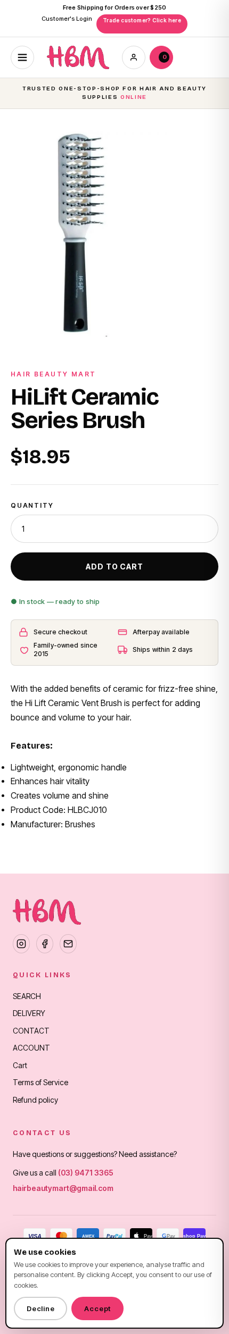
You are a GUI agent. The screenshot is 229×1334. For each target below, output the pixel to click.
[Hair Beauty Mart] (78, 57)
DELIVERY (29, 1013)
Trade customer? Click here (142, 20)
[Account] (133, 57)
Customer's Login (67, 18)
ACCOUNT (31, 1047)
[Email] (68, 943)
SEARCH (27, 996)
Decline (40, 1308)
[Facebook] (44, 943)
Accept (97, 1308)
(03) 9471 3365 (85, 1172)
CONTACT (31, 1030)
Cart (20, 1065)
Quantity (32, 505)
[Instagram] (21, 943)
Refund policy (35, 1099)
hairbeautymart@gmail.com (63, 1188)
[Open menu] (22, 57)
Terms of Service (40, 1082)
